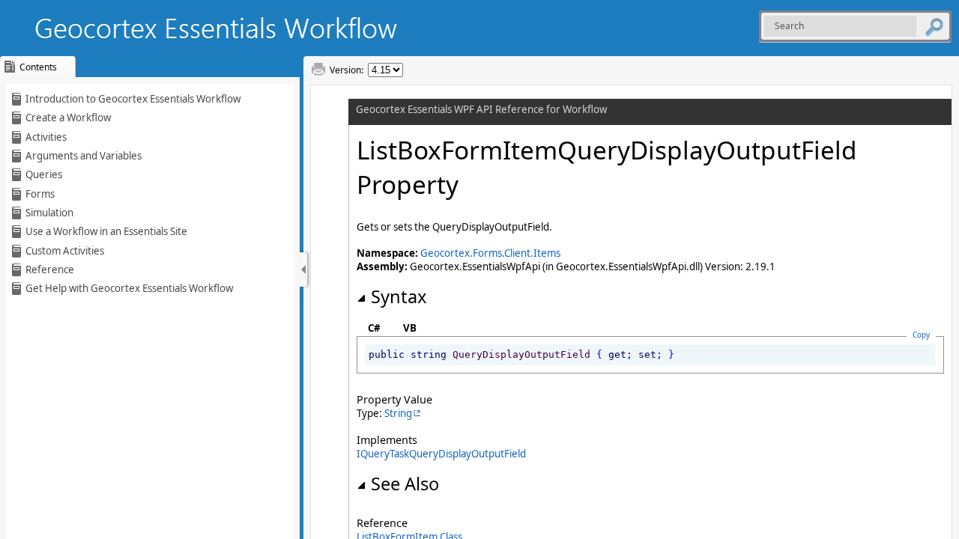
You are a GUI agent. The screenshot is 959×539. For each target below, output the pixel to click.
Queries (43, 174)
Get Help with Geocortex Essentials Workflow (129, 288)
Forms (40, 194)
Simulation (49, 212)
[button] (934, 26)
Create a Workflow (68, 117)
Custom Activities (64, 251)
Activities (46, 137)
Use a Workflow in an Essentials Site (106, 231)
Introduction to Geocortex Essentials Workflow (132, 99)
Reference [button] (49, 269)
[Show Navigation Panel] (303, 269)
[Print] (318, 69)
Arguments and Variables (83, 155)
